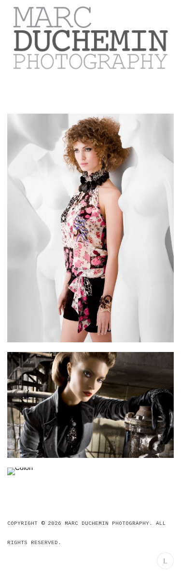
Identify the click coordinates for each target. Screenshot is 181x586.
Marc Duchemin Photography (107, 523)
